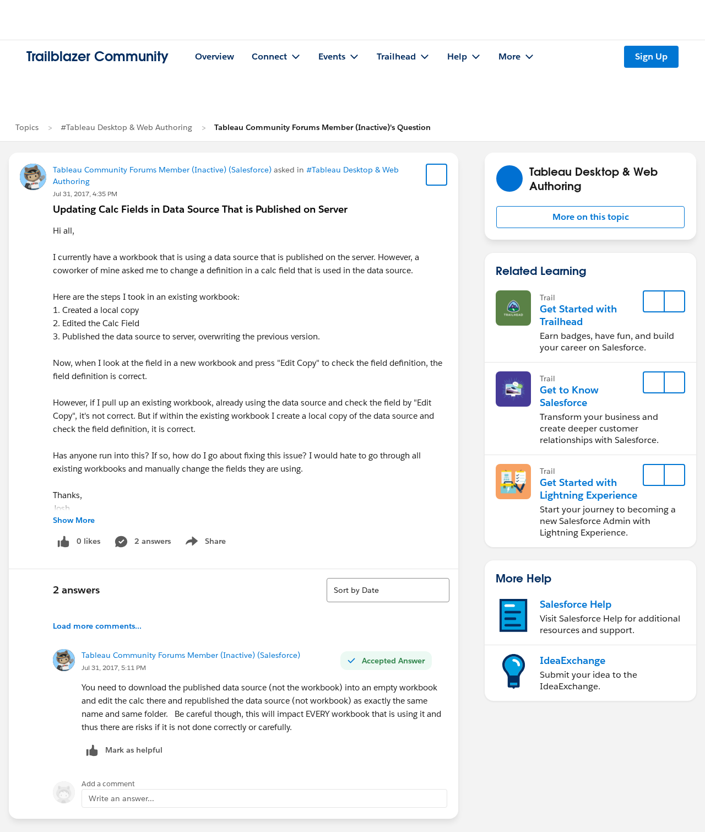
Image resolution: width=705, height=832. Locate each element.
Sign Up (651, 56)
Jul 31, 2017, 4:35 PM (85, 193)
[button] (590, 217)
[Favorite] (437, 175)
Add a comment (108, 783)
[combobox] (388, 590)
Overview (214, 56)
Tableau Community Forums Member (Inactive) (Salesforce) (162, 170)
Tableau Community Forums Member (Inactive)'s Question (322, 127)
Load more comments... (97, 626)
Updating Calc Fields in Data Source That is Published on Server (200, 209)
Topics (27, 127)
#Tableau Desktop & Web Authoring (126, 127)
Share (204, 543)
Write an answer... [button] (121, 798)
